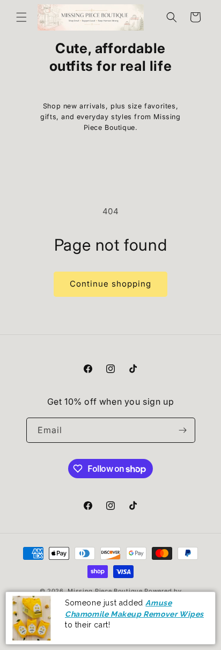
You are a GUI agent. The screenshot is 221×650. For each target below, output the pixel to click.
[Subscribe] (183, 430)
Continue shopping (110, 284)
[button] (21, 17)
